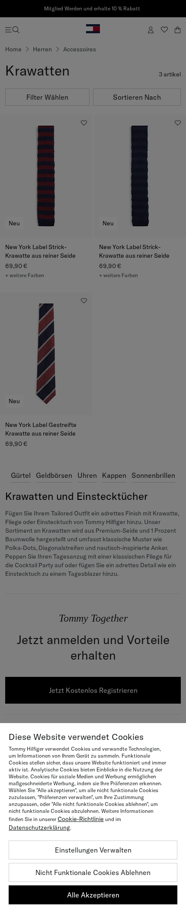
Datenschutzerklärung (39, 827)
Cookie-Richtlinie (81, 819)
